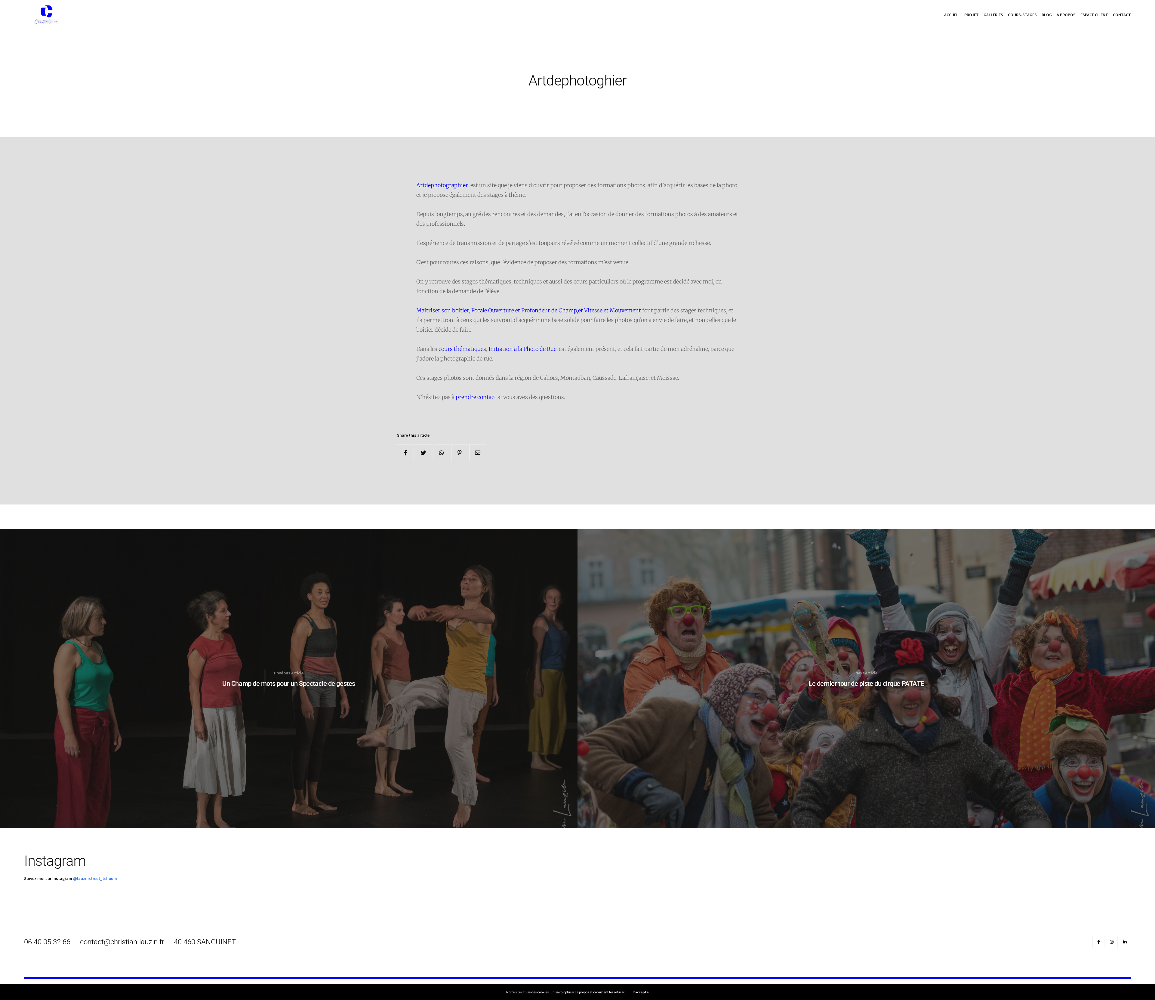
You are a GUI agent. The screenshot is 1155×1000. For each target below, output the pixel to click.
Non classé (567, 48)
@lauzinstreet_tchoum (95, 878)
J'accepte (641, 992)
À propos (1066, 14)
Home (545, 48)
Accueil (951, 14)
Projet (971, 14)
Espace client (1094, 14)
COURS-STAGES (1022, 14)
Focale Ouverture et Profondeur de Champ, (524, 310)
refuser (619, 992)
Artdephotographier (442, 185)
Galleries (993, 14)
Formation (600, 118)
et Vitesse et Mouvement (609, 310)
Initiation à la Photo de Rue (522, 348)
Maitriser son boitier (442, 310)
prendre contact (476, 397)
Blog (1047, 14)
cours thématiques (462, 348)
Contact (1122, 14)
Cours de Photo (574, 118)
